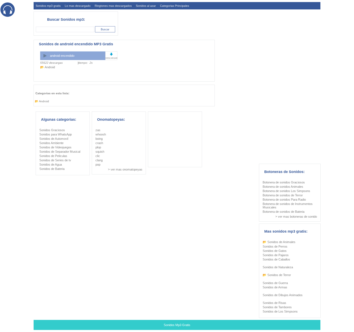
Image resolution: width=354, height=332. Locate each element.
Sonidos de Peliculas (53, 156)
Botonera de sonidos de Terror (283, 195)
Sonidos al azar (146, 5)
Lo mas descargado (78, 5)
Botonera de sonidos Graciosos (284, 182)
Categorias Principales (174, 5)
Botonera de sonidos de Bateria (283, 211)
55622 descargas (51, 62)
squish (99, 151)
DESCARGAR (111, 58)
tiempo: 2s (85, 62)
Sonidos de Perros (275, 246)
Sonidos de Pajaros (276, 255)
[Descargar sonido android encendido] (111, 54)
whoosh (100, 134)
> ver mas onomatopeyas (125, 169)
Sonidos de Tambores (277, 307)
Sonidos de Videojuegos (55, 147)
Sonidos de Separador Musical (59, 151)
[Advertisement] (245, 22)
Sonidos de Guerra (275, 283)
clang (99, 160)
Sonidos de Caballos (276, 259)
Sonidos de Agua (50, 164)
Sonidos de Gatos (275, 250)
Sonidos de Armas (275, 287)
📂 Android (47, 67)
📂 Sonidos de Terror (277, 275)
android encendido (62, 55)
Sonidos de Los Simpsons (280, 311)
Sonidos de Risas (274, 303)
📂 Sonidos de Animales (279, 242)
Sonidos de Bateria (52, 169)
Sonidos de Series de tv (55, 160)
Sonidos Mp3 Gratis (177, 325)
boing (99, 138)
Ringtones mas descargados (113, 5)
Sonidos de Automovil (53, 138)
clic (97, 156)
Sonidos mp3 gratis (48, 5)
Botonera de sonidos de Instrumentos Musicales (288, 205)
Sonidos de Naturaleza (278, 267)
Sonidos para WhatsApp (55, 134)
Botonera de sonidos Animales (283, 186)
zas (97, 130)
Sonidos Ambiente (51, 143)
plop (98, 147)
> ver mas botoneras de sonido (296, 216)
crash (99, 143)
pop (97, 164)
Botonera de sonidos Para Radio (284, 199)
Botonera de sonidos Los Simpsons (286, 191)
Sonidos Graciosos (52, 130)
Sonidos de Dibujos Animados (283, 295)
